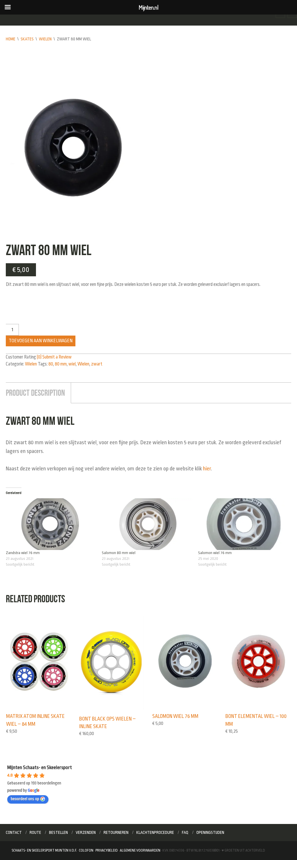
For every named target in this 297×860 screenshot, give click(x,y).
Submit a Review (57, 357)
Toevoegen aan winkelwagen (41, 340)
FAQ (185, 832)
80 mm (61, 364)
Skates (27, 39)
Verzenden (86, 832)
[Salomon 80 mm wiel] (147, 524)
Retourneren (116, 832)
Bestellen (58, 832)
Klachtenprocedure (155, 832)
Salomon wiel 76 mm (215, 553)
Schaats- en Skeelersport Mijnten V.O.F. (44, 850)
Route (35, 832)
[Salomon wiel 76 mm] (243, 524)
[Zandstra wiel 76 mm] (51, 524)
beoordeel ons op (25, 798)
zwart (96, 364)
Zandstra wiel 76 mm (23, 553)
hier (207, 468)
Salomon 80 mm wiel (118, 553)
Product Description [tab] (35, 392)
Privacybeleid (106, 850)
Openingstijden (210, 832)
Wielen (45, 39)
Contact (14, 832)
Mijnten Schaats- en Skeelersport (39, 767)
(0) (39, 357)
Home (10, 39)
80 (50, 364)
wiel (72, 364)
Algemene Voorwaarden (140, 850)
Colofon (86, 850)
